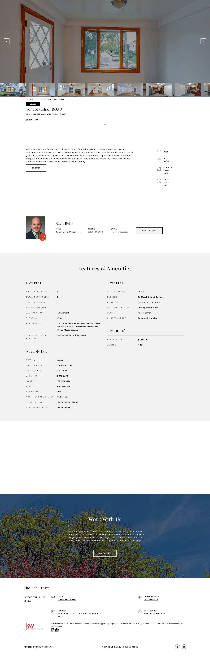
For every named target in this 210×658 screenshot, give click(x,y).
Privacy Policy (130, 646)
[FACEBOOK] (177, 646)
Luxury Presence (45, 646)
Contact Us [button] (105, 553)
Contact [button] (36, 168)
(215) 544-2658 (95, 232)
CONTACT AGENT (149, 231)
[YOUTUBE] (184, 646)
